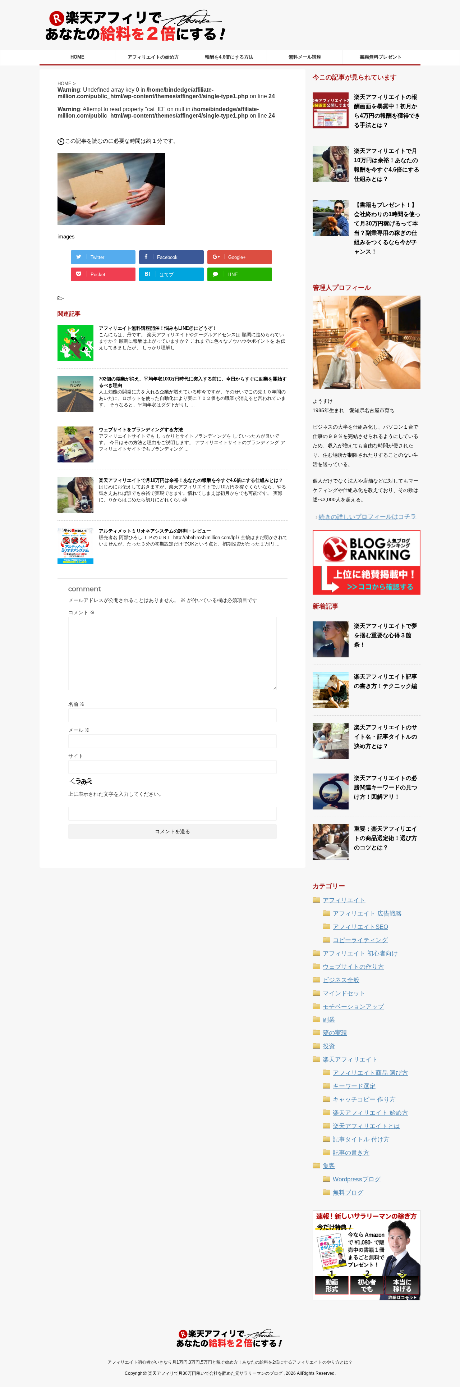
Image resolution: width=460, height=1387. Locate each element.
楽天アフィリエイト (350, 1059)
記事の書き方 (351, 1152)
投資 (329, 1046)
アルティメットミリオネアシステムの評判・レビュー (155, 531)
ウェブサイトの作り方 (353, 966)
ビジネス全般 (341, 980)
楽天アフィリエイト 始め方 (370, 1112)
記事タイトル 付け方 (361, 1139)
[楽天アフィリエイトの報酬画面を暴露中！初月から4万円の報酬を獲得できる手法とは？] (331, 125)
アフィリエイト (344, 900)
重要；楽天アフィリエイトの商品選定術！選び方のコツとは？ (385, 838)
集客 (329, 1166)
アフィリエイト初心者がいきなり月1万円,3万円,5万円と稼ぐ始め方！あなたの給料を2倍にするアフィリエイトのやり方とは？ (230, 1362)
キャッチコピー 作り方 (364, 1099)
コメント (81, 612)
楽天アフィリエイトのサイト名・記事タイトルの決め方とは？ (385, 736)
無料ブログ (348, 1192)
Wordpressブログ (357, 1179)
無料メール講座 (305, 57)
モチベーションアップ (353, 1006)
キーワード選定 (354, 1086)
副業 (329, 1019)
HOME (77, 57)
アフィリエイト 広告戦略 (367, 913)
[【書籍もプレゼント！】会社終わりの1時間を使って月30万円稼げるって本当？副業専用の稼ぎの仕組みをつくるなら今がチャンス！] (331, 233)
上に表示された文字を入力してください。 (116, 794)
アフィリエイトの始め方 (153, 57)
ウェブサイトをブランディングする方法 (141, 429)
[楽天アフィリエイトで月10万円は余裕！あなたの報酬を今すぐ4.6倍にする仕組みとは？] (331, 179)
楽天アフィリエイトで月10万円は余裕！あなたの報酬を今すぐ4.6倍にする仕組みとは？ (191, 480)
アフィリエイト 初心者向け (360, 953)
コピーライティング (360, 940)
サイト (75, 756)
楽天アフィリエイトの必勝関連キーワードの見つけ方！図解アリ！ (385, 787)
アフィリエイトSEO (360, 926)
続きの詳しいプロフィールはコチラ (368, 516)
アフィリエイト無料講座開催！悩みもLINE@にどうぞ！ (158, 328)
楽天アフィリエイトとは (366, 1126)
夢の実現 (335, 1033)
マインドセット (344, 993)
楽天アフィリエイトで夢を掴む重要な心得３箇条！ (385, 635)
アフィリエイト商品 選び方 (370, 1072)
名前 (76, 704)
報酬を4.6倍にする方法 (229, 57)
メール (79, 730)
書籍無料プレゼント (381, 57)
